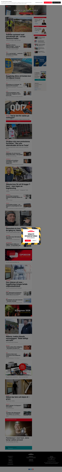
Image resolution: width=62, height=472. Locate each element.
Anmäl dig (27, 240)
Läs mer (25, 3)
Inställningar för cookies (39, 2)
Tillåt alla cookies (48, 2)
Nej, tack (34, 240)
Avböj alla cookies (56, 2)
